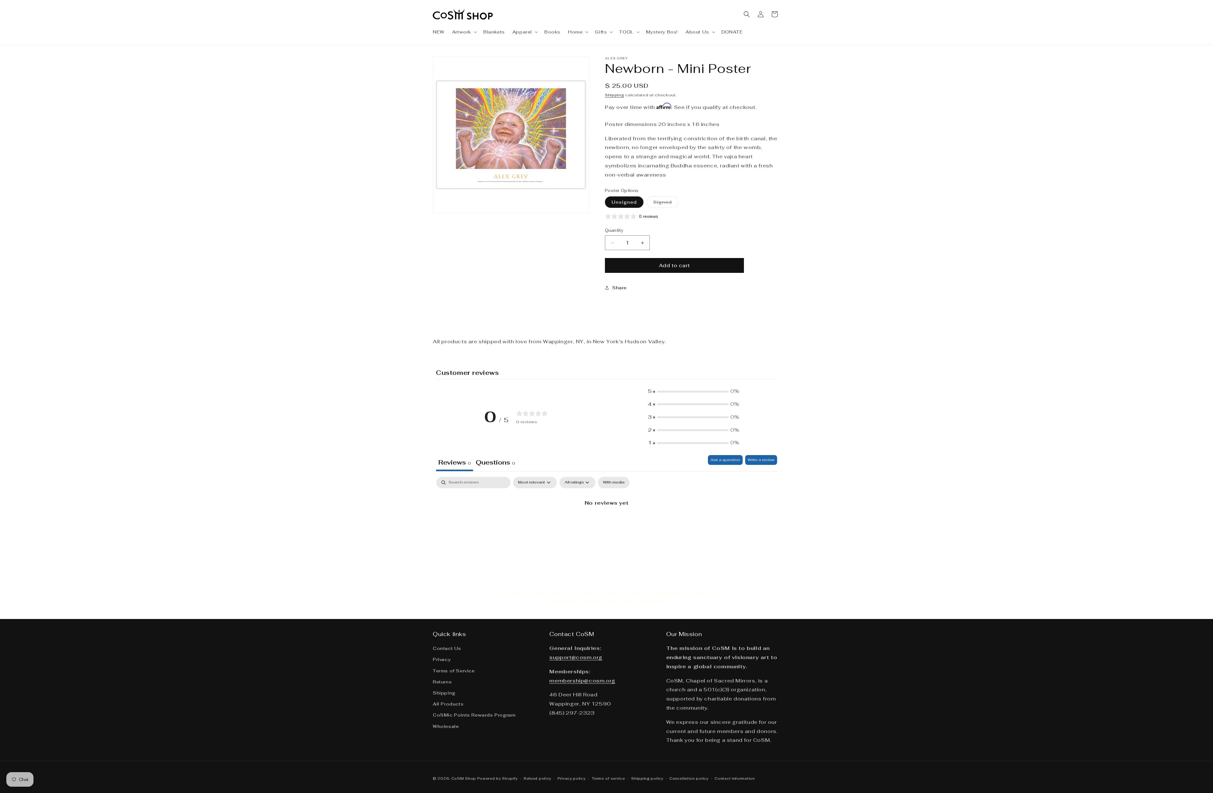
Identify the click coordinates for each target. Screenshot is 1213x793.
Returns (442, 682)
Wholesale (446, 726)
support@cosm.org (575, 657)
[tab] (495, 463)
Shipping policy (647, 778)
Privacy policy (572, 778)
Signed (666, 203)
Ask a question (725, 459)
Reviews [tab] (454, 462)
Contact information (735, 778)
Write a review (761, 459)
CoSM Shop (463, 778)
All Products (448, 704)
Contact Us (447, 648)
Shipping (614, 95)
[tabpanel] (606, 524)
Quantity (614, 230)
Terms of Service (454, 670)
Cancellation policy (688, 778)
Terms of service (608, 778)
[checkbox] (614, 482)
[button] (464, 32)
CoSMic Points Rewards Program (474, 715)
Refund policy (537, 778)
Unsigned (624, 202)
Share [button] (619, 288)
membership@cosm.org (582, 680)
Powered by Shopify (497, 778)
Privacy (441, 659)
